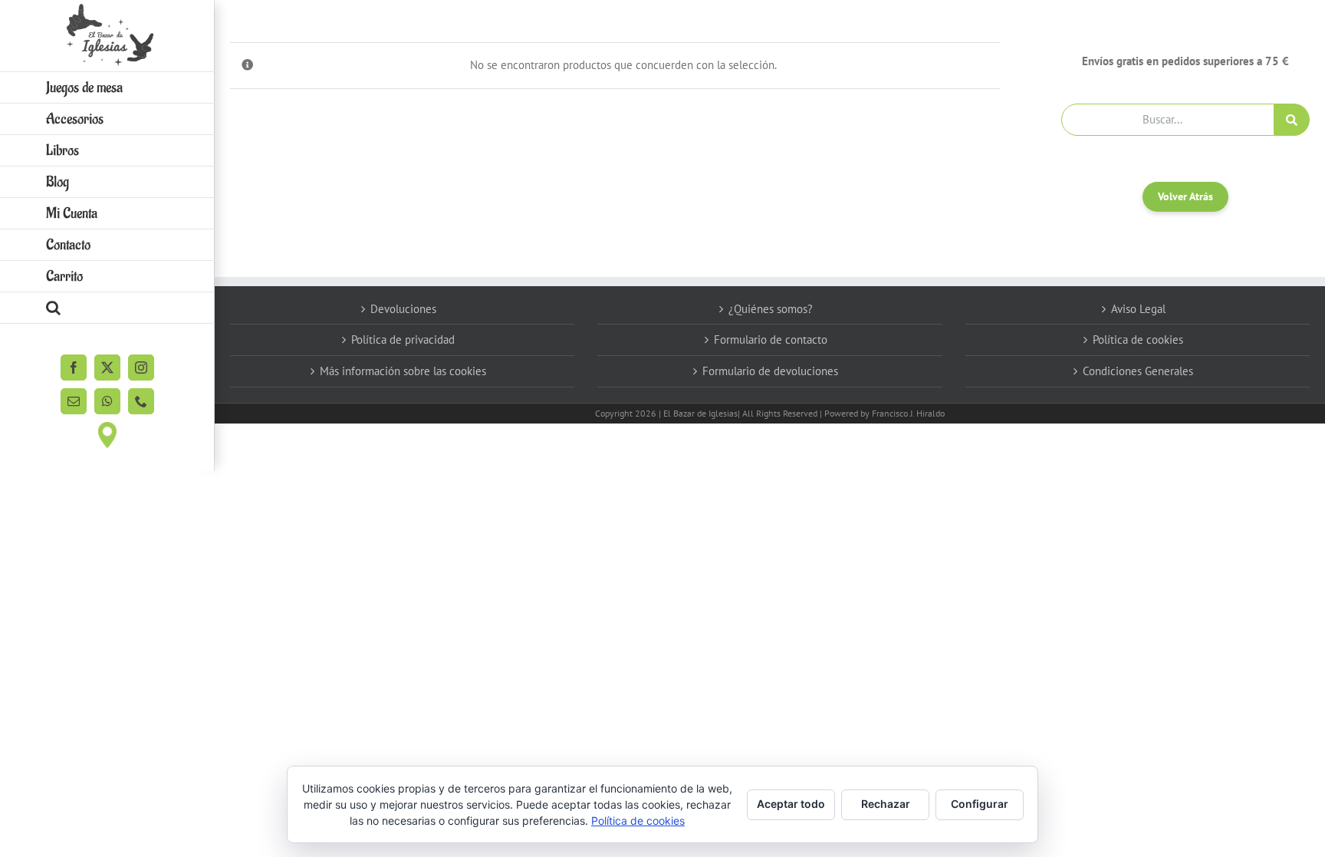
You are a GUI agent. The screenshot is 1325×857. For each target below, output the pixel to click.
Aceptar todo (791, 803)
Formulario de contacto (770, 339)
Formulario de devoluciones (770, 371)
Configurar (979, 803)
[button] (107, 308)
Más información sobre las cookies (403, 371)
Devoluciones (403, 309)
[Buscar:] (1167, 118)
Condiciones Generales (1138, 371)
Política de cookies (1138, 339)
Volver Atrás (1185, 196)
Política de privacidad (403, 339)
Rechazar (885, 803)
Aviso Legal (1138, 309)
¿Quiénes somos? (770, 309)
